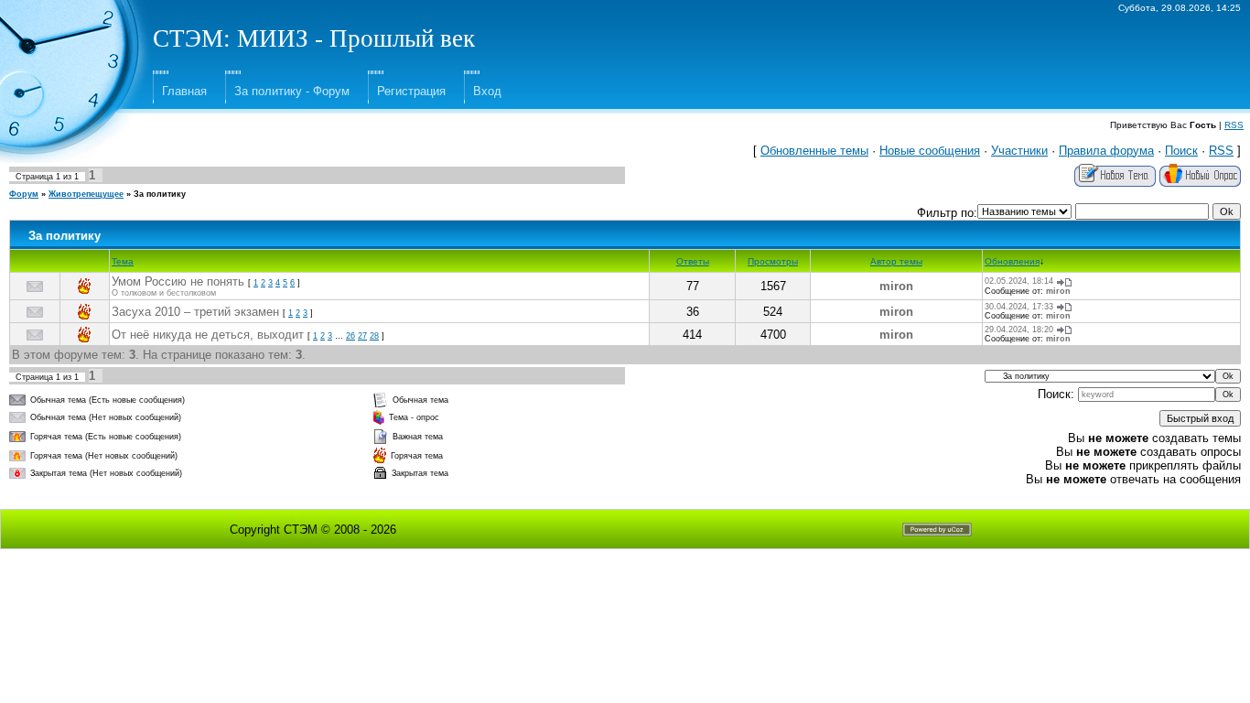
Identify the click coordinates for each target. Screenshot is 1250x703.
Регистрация (411, 91)
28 (374, 336)
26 (350, 336)
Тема (123, 261)
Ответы (692, 261)
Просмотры (773, 261)
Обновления (1012, 261)
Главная (184, 91)
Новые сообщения (929, 150)
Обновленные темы (814, 150)
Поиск (1181, 150)
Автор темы (896, 261)
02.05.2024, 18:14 (1019, 281)
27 (362, 336)
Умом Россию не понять (178, 281)
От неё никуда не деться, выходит (208, 334)
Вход (487, 91)
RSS (1234, 125)
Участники (1019, 150)
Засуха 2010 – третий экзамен (195, 312)
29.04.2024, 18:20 (1019, 329)
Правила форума (1106, 150)
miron (896, 286)
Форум (23, 194)
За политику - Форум (292, 91)
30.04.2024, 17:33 (1019, 306)
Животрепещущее (86, 194)
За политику (160, 194)
